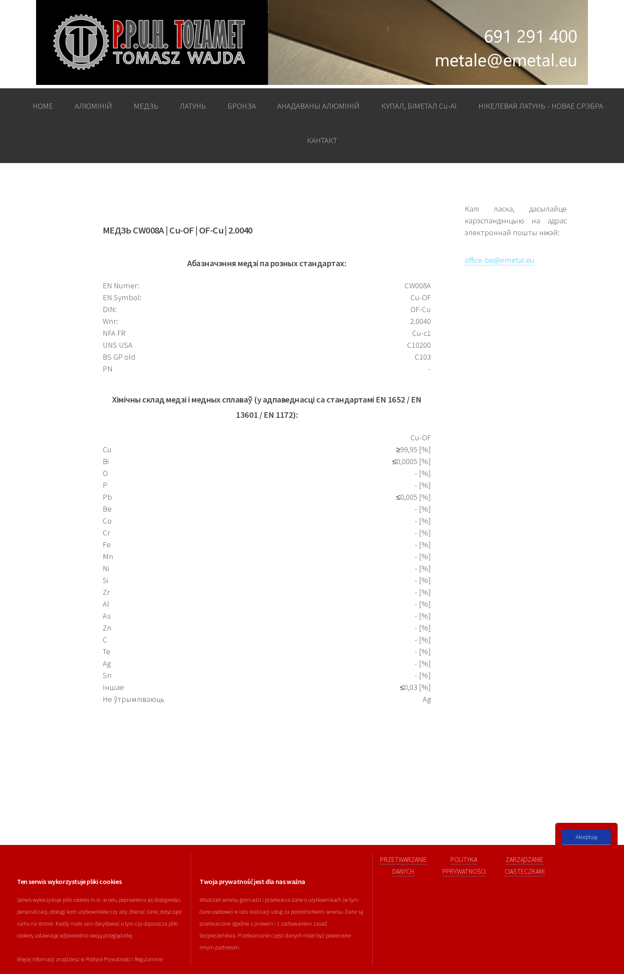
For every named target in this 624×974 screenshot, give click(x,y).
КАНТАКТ (322, 140)
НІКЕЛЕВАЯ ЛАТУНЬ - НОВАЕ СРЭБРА (540, 106)
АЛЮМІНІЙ (93, 106)
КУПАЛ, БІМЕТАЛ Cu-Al (419, 106)
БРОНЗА (242, 106)
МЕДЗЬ (146, 106)
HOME (43, 106)
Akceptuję (586, 837)
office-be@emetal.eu (499, 260)
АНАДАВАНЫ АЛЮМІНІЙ (318, 106)
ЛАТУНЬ (193, 106)
